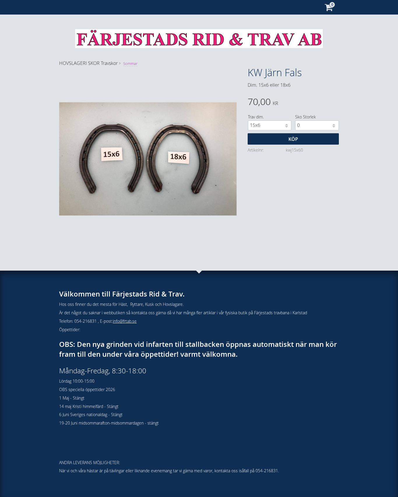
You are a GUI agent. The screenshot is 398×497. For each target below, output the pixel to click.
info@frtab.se (125, 321)
